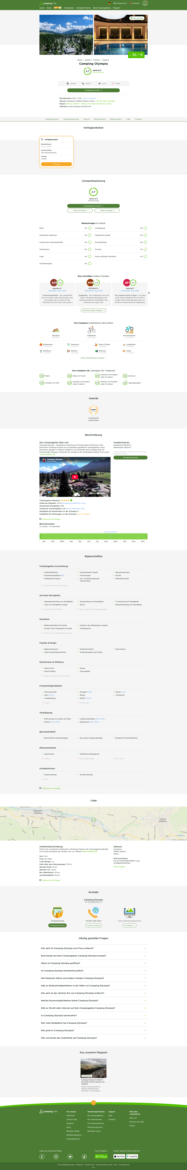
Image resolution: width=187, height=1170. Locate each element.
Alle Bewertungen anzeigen (92, 310)
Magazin (116, 8)
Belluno (69, 104)
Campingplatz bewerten (92, 206)
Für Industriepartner (95, 1123)
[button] (56, 145)
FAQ (110, 1115)
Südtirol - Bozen (79, 104)
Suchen (57, 164)
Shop (69, 1127)
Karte (49, 8)
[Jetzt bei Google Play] (132, 1156)
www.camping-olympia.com (79, 106)
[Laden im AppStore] (119, 1156)
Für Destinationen (94, 1119)
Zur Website (128, 925)
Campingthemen (73, 1139)
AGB (115, 1165)
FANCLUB (71, 1115)
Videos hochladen (79, 210)
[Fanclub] (57, 8)
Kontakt (111, 1119)
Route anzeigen (119, 866)
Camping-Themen (83, 8)
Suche (41, 8)
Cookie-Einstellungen (104, 1165)
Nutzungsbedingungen (66, 1165)
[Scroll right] (149, 293)
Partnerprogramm (94, 1127)
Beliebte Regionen (74, 1135)
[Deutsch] (109, 3)
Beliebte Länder (73, 1131)
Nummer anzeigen (93, 925)
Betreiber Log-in (94, 1131)
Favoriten (135, 3)
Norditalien (101, 104)
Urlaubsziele (69, 8)
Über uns (133, 1118)
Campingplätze (87, 1076)
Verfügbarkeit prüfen (92, 90)
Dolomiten (91, 104)
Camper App (72, 1119)
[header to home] (47, 3)
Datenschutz (90, 1165)
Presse (132, 1126)
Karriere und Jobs (136, 1122)
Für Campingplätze (95, 1115)
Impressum (80, 1165)
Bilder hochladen (107, 210)
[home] (48, 1111)
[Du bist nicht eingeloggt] (145, 3)
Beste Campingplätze (102, 8)
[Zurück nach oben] (93, 1102)
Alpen (109, 104)
